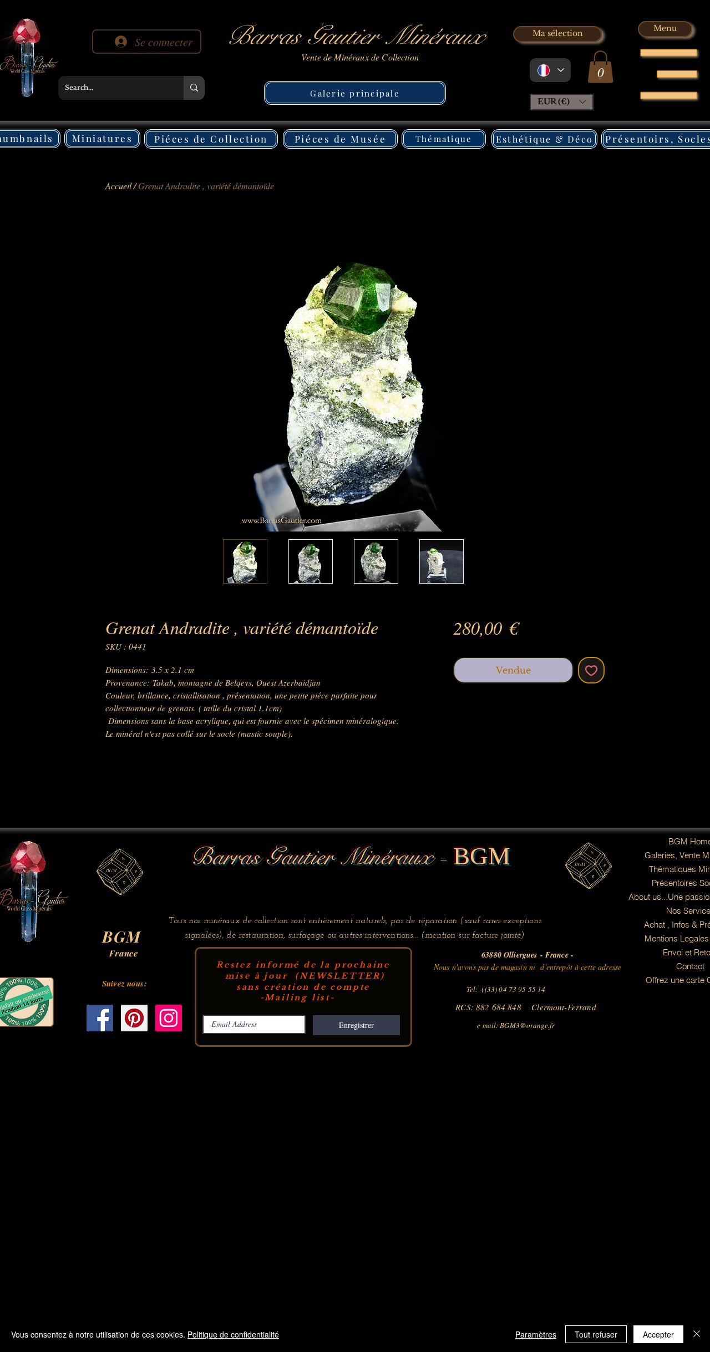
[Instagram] (168, 1018)
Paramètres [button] (535, 1334)
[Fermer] (696, 1334)
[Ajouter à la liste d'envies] (591, 670)
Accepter (658, 1334)
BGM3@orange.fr (527, 1025)
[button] (600, 66)
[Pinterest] (134, 1018)
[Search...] (194, 88)
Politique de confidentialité (233, 1334)
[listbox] (562, 102)
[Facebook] (100, 1018)
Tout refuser (596, 1334)
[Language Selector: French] (550, 70)
